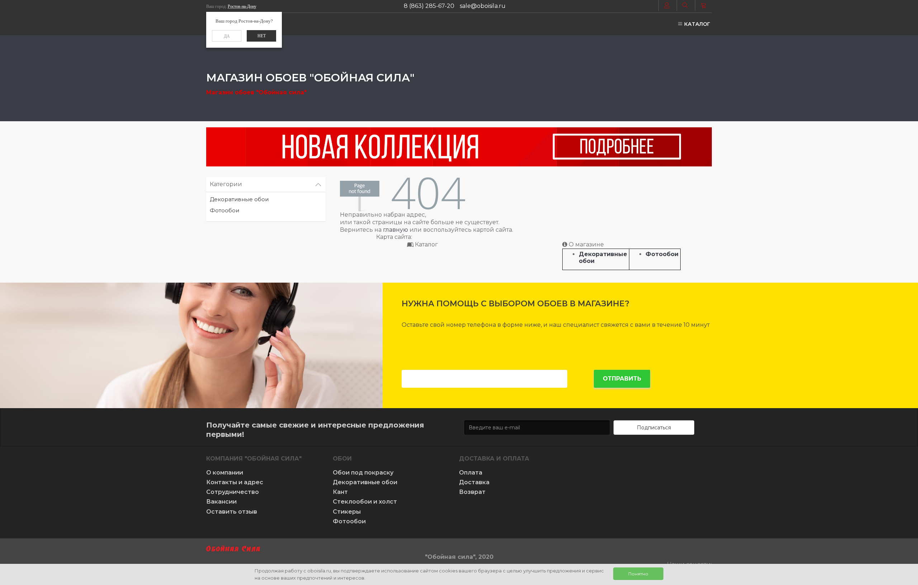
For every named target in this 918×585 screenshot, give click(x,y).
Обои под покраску (363, 472)
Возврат (472, 492)
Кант (340, 492)
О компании (224, 472)
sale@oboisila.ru (483, 6)
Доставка (474, 482)
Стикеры (347, 511)
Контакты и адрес (234, 482)
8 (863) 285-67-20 (429, 6)
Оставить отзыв (231, 511)
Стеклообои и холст (365, 501)
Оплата (470, 472)
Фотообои (224, 210)
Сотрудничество (232, 492)
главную (395, 229)
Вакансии (221, 501)
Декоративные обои (239, 199)
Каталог (696, 24)
